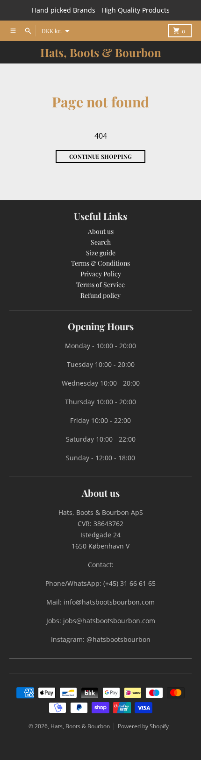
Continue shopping (100, 156)
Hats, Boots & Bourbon (100, 52)
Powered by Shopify (143, 726)
